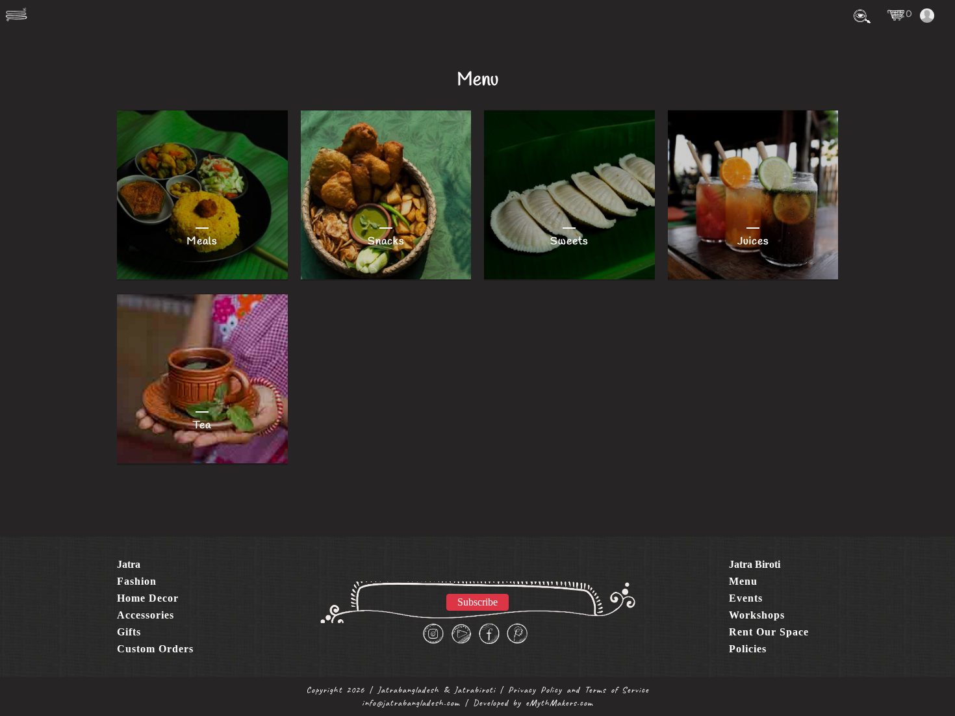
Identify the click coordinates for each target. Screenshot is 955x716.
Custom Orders (155, 648)
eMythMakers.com (559, 702)
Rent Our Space (769, 631)
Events (746, 598)
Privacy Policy (535, 689)
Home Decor (148, 598)
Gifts (129, 631)
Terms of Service (617, 689)
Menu (743, 581)
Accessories (145, 614)
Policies (748, 648)
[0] (896, 15)
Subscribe (477, 601)
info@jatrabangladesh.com (411, 702)
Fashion (137, 581)
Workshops (757, 614)
